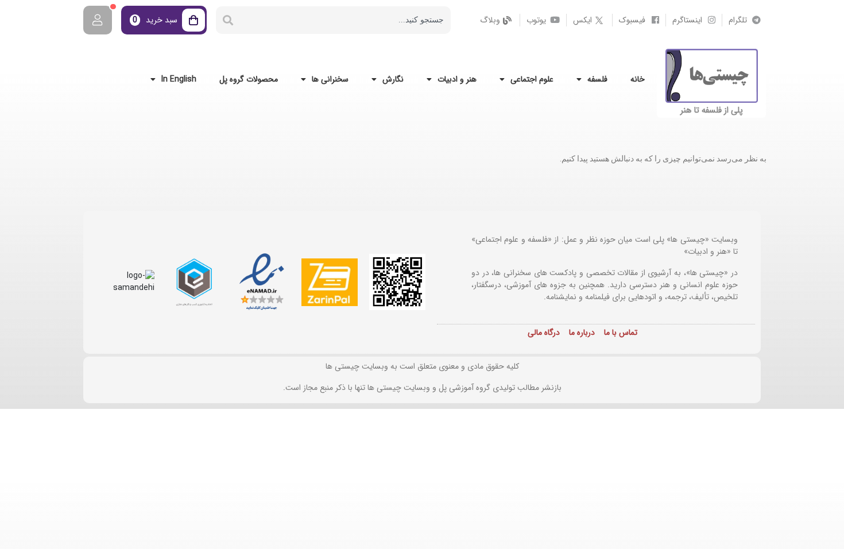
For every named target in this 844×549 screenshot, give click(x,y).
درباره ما (582, 332)
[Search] (228, 20)
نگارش (393, 79)
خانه (637, 79)
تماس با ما (620, 332)
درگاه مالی (544, 332)
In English (178, 79)
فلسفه (597, 79)
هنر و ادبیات (457, 79)
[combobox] (345, 20)
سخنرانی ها (330, 79)
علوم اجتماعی (531, 79)
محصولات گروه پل (248, 79)
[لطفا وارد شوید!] (97, 20)
